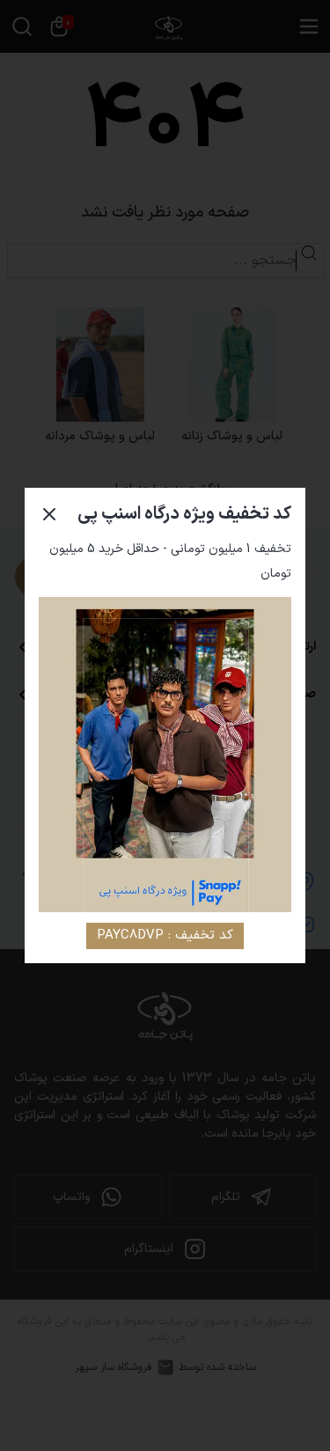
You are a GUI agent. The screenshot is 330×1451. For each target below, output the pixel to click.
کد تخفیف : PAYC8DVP (165, 935)
